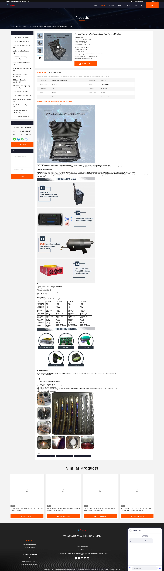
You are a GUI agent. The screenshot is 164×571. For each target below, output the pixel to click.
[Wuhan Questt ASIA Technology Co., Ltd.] (10, 5)
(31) (20, 58)
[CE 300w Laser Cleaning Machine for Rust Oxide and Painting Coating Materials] (63, 491)
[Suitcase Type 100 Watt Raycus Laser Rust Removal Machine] (58, 47)
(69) (22, 69)
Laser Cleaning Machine (29, 26)
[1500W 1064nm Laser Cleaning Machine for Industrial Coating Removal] (27, 491)
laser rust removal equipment (46, 456)
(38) (20, 75)
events (128, 5)
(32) (19, 81)
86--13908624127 (153, 1)
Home (95, 5)
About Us (111, 5)
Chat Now (22, 145)
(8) (21, 91)
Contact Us (120, 5)
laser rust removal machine (82, 456)
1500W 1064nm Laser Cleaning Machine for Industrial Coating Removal (27, 509)
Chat (152, 5)
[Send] (159, 568)
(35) (21, 52)
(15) (22, 100)
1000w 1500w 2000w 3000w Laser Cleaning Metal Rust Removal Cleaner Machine (99, 509)
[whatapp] (22, 139)
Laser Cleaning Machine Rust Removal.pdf (48, 299)
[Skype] (18, 139)
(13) (22, 95)
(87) (22, 46)
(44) (21, 63)
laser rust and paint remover (64, 456)
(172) (22, 37)
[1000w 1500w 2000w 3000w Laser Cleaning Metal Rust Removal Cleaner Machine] (100, 491)
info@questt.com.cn (138, 1)
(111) (21, 41)
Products (103, 5)
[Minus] (160, 531)
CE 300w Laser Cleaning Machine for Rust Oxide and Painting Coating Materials (63, 509)
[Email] (26, 139)
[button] (40, 59)
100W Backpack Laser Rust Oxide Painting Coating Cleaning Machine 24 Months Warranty (136, 509)
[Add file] (130, 568)
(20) (21, 87)
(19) (21, 106)
